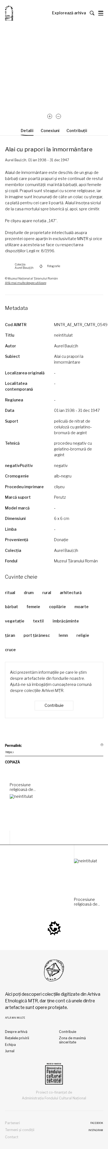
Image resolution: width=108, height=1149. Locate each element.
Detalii (27, 130)
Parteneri (12, 1123)
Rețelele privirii (17, 1038)
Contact (11, 1137)
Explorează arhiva (69, 13)
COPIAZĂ (12, 762)
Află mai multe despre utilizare (25, 283)
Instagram (95, 1130)
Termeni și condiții (19, 1130)
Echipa (10, 1045)
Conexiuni (50, 130)
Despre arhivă (16, 1032)
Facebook (96, 1123)
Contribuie (54, 705)
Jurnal (9, 1051)
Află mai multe (15, 1017)
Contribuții (76, 130)
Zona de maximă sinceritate (72, 1040)
